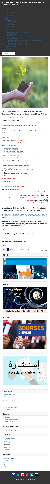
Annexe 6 (7, 447)
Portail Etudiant (6, 417)
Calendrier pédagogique (8, 400)
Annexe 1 (7, 439)
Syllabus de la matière (8, 396)
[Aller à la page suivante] (31, 249)
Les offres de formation (8, 394)
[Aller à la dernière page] (33, 249)
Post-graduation (7, 409)
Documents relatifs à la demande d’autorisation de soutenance (17, 405)
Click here (4, 229)
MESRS (5, 462)
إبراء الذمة (7, 449)
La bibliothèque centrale (8, 460)
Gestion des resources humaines (10, 419)
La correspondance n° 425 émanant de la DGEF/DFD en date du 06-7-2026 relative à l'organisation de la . (25, 216)
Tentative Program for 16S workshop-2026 (14, 151)
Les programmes (7, 398)
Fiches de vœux (7, 403)
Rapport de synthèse (10, 438)
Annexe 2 (7, 441)
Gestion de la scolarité (8, 421)
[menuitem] (6, 9)
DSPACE (5, 466)
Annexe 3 (7, 442)
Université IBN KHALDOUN (9, 458)
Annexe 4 (7, 444)
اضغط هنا (4, 237)
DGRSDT (5, 464)
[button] (26, 144)
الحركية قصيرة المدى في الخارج (10, 407)
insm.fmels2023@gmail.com (12, 155)
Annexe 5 (7, 446)
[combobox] (8, 53)
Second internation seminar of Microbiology (14, 152)
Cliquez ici (4, 245)
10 (28, 249)
